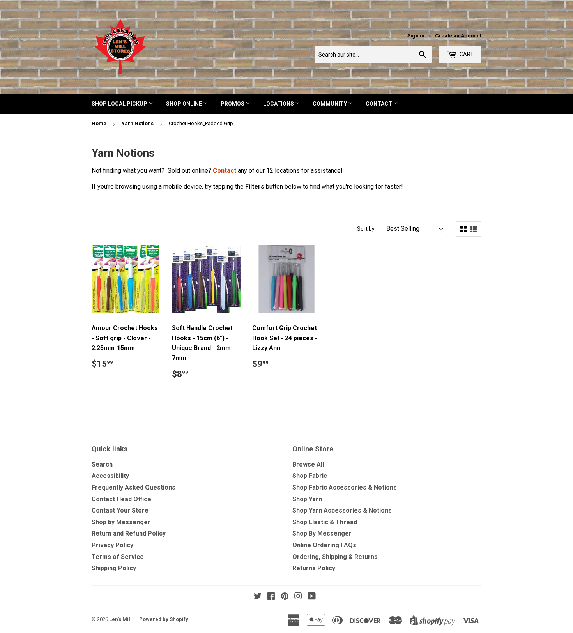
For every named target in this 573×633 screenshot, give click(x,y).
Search (102, 464)
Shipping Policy (114, 568)
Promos (233, 104)
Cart (466, 54)
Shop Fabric (309, 475)
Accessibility (110, 475)
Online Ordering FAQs (324, 545)
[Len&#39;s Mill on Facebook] (271, 597)
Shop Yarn (307, 499)
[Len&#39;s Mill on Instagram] (298, 597)
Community (330, 104)
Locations (279, 104)
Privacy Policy (112, 545)
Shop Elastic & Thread (324, 522)
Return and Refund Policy (129, 533)
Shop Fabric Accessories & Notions (344, 487)
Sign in (415, 35)
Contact (379, 104)
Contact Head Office (121, 499)
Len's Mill (120, 619)
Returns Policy (313, 568)
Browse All (308, 464)
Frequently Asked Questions (133, 487)
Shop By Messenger (322, 533)
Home (99, 123)
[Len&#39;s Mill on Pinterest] (285, 597)
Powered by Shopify (163, 619)
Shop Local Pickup (120, 104)
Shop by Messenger (121, 522)
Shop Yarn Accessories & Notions (342, 510)
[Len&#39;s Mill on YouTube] (312, 597)
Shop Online (184, 104)
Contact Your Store (120, 510)
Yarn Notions (138, 123)
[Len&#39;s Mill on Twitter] (258, 597)
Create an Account (458, 35)
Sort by (366, 229)
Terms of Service (118, 557)
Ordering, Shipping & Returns (335, 557)
